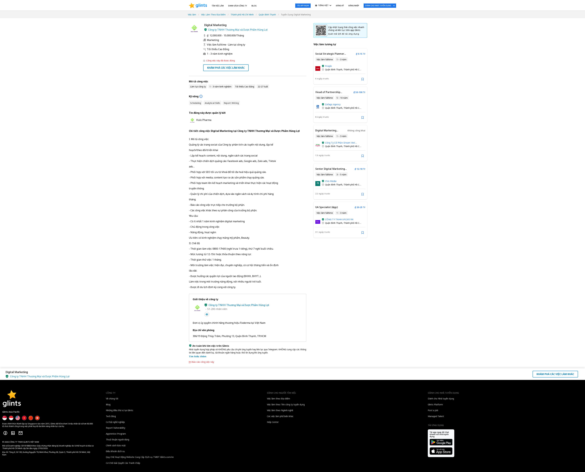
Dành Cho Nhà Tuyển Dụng (378, 5)
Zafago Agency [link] (332, 104)
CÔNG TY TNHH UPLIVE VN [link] (339, 219)
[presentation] (198, 5)
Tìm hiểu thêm (197, 356)
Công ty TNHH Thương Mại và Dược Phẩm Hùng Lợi (238, 29)
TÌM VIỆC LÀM (218, 5)
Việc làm (192, 14)
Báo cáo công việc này (203, 362)
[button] (205, 29)
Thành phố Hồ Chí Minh (242, 14)
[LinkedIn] (13, 433)
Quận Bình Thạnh (267, 14)
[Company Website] (206, 314)
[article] (340, 66)
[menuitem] (323, 5)
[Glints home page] (198, 5)
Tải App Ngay (303, 5)
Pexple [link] (328, 66)
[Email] (21, 433)
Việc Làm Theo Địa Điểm (213, 14)
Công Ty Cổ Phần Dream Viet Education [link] (340, 142)
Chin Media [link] (331, 181)
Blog (254, 5)
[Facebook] (5, 433)
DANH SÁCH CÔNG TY (237, 5)
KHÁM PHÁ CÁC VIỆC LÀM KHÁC (226, 67)
